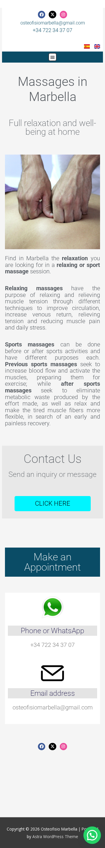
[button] (52, 57)
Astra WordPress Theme (55, 836)
